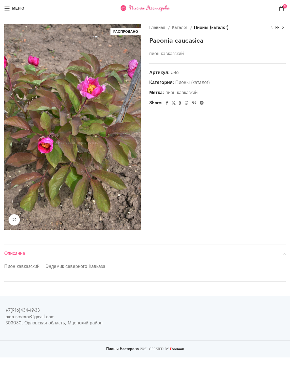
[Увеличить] (14, 219)
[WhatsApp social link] (186, 103)
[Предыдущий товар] (271, 27)
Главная (158, 27)
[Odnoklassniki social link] (180, 103)
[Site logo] (145, 8)
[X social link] (173, 103)
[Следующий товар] (283, 27)
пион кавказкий (181, 93)
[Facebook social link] (167, 103)
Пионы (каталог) (211, 27)
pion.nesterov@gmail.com (29, 317)
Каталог (180, 27)
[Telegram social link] (201, 103)
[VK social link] (194, 103)
